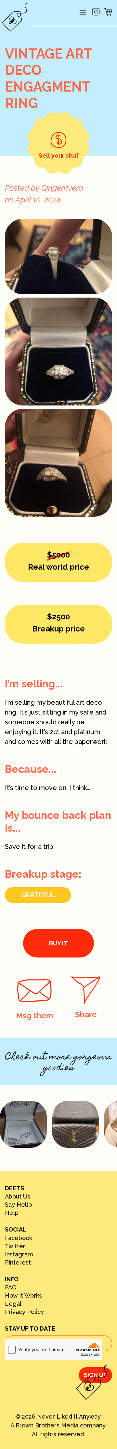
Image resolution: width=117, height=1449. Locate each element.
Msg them (34, 1015)
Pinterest (18, 1262)
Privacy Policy (24, 1312)
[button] (83, 13)
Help (12, 1213)
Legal (13, 1304)
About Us (17, 1196)
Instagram (19, 1254)
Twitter (15, 1246)
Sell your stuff (59, 155)
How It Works (23, 1295)
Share (86, 1014)
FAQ (11, 1287)
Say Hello (18, 1204)
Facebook (18, 1238)
